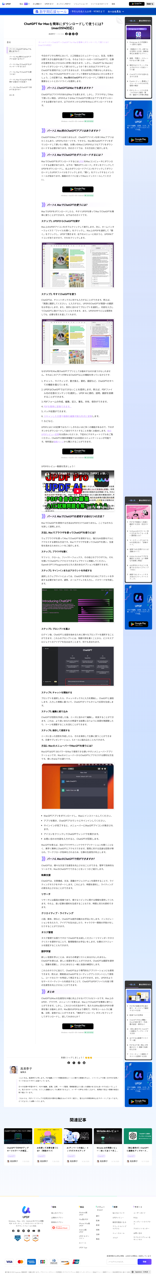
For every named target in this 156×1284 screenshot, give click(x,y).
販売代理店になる (119, 1222)
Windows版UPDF (83, 1213)
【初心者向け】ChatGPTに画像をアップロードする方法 (139, 1031)
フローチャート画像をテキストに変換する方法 (139, 1055)
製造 (97, 1239)
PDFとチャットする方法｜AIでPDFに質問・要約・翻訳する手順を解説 (139, 92)
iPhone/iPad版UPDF (84, 1224)
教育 (97, 1225)
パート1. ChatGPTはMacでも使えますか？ (20, 50)
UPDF (8, 4)
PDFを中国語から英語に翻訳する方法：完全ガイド (139, 524)
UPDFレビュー (118, 1217)
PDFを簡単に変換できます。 (58, 406)
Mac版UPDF (83, 1219)
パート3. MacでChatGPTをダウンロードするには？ (20, 65)
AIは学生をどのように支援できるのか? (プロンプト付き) (139, 567)
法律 (97, 1234)
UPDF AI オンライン (84, 1237)
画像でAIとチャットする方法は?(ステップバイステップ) (139, 576)
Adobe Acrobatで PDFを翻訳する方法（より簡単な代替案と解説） (139, 558)
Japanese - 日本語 (141, 1272)
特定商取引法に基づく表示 (121, 1272)
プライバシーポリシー (47, 1272)
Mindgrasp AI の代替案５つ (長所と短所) (139, 43)
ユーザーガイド (139, 1213)
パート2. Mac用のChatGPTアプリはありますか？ (20, 57)
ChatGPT (56, 42)
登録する (150, 4)
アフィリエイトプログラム (119, 1227)
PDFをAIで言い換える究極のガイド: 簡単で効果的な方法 (139, 1047)
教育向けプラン (57, 1222)
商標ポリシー (107, 1272)
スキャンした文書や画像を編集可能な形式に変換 (68, 416)
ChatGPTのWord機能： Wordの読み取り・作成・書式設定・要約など (139, 1022)
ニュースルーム (119, 1233)
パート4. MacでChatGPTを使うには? (20, 73)
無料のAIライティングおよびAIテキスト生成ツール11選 (139, 67)
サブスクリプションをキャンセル (142, 1238)
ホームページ (44, 42)
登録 (144, 1262)
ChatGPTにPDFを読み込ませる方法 (139, 75)
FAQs (135, 1217)
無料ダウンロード (136, 4)
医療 (97, 1220)
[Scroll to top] (150, 1278)
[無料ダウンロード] (137, 4)
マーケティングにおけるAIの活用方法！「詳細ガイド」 (139, 542)
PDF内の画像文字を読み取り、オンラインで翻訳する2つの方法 (139, 1008)
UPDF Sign (83, 1247)
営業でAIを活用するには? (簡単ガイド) (139, 550)
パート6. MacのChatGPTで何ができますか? (20, 88)
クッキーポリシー (86, 1272)
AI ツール (82, 1243)
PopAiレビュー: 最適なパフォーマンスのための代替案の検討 (139, 83)
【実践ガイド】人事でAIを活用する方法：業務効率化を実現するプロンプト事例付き (139, 51)
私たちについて (119, 1213)
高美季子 (52, 34)
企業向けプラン (57, 1217)
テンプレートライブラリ (142, 1223)
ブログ (115, 1238)
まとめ (11, 95)
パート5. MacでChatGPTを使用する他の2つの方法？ (20, 80)
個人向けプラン (57, 1213)
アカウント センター (141, 1228)
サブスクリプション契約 (71, 1272)
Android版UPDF (83, 1231)
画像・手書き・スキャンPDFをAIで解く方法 (139, 59)
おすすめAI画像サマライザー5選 (139, 1039)
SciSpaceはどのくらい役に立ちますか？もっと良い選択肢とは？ (139, 533)
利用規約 (59, 1272)
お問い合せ (137, 1233)
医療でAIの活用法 (136, 1015)
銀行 (97, 1216)
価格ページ (59, 441)
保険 (97, 1230)
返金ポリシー (97, 1272)
